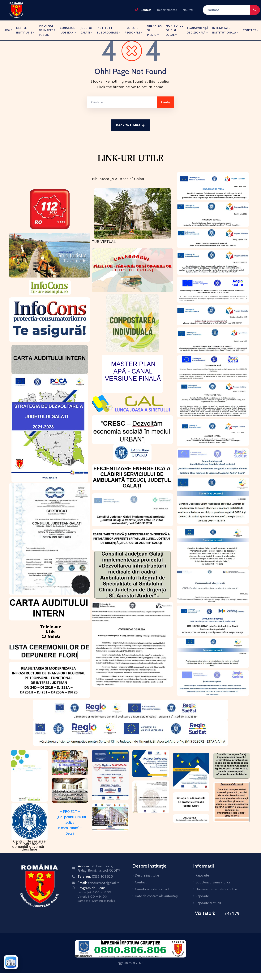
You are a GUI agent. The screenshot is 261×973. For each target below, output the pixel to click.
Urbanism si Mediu (154, 30)
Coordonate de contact (152, 889)
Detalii (70, 833)
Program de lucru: (91, 888)
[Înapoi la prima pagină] (11, 962)
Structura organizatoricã (213, 882)
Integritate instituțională (224, 30)
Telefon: (95, 876)
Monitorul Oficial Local (174, 30)
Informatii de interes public (47, 30)
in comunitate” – (70, 828)
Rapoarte (202, 875)
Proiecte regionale (132, 30)
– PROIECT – (70, 811)
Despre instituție (24, 30)
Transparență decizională (197, 30)
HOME (8, 30)
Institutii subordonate (107, 30)
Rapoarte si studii (208, 903)
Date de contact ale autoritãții (156, 896)
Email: (98, 883)
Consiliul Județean (67, 30)
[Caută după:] (122, 102)
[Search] (255, 10)
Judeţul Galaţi (86, 30)
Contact (249, 30)
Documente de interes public (216, 889)
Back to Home (128, 125)
